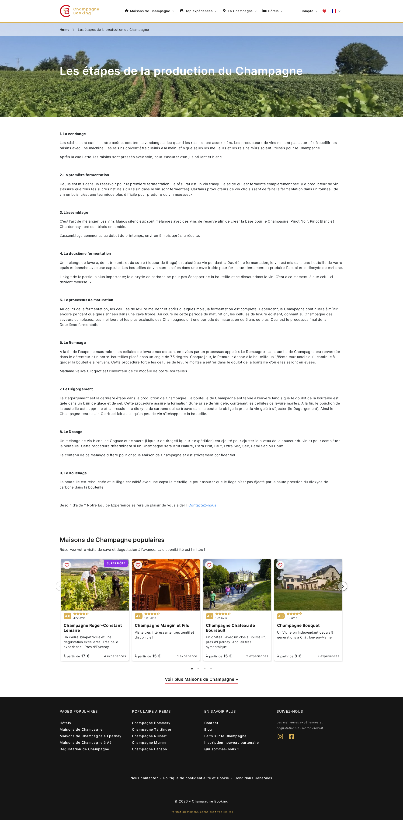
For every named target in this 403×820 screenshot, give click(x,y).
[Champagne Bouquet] (308, 585)
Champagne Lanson (149, 749)
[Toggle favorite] (67, 565)
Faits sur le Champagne (225, 736)
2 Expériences (257, 656)
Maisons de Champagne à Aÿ (86, 742)
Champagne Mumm (149, 742)
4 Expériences (115, 656)
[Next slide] (342, 586)
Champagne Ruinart (149, 736)
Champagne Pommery (151, 723)
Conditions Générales (253, 778)
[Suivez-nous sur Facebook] (291, 739)
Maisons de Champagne (81, 729)
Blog (208, 729)
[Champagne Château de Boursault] (237, 585)
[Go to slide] (192, 668)
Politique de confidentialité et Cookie (196, 778)
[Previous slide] (60, 586)
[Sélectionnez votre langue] (336, 11)
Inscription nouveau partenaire (231, 742)
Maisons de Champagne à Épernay (91, 736)
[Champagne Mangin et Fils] (166, 585)
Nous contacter (144, 778)
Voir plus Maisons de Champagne (201, 679)
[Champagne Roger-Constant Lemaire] (95, 585)
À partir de (76, 656)
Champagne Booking (210, 801)
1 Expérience (187, 656)
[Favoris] (324, 11)
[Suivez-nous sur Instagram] (280, 739)
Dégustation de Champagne (84, 749)
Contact (211, 723)
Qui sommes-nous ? (221, 749)
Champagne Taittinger (151, 729)
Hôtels (65, 723)
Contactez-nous (202, 505)
